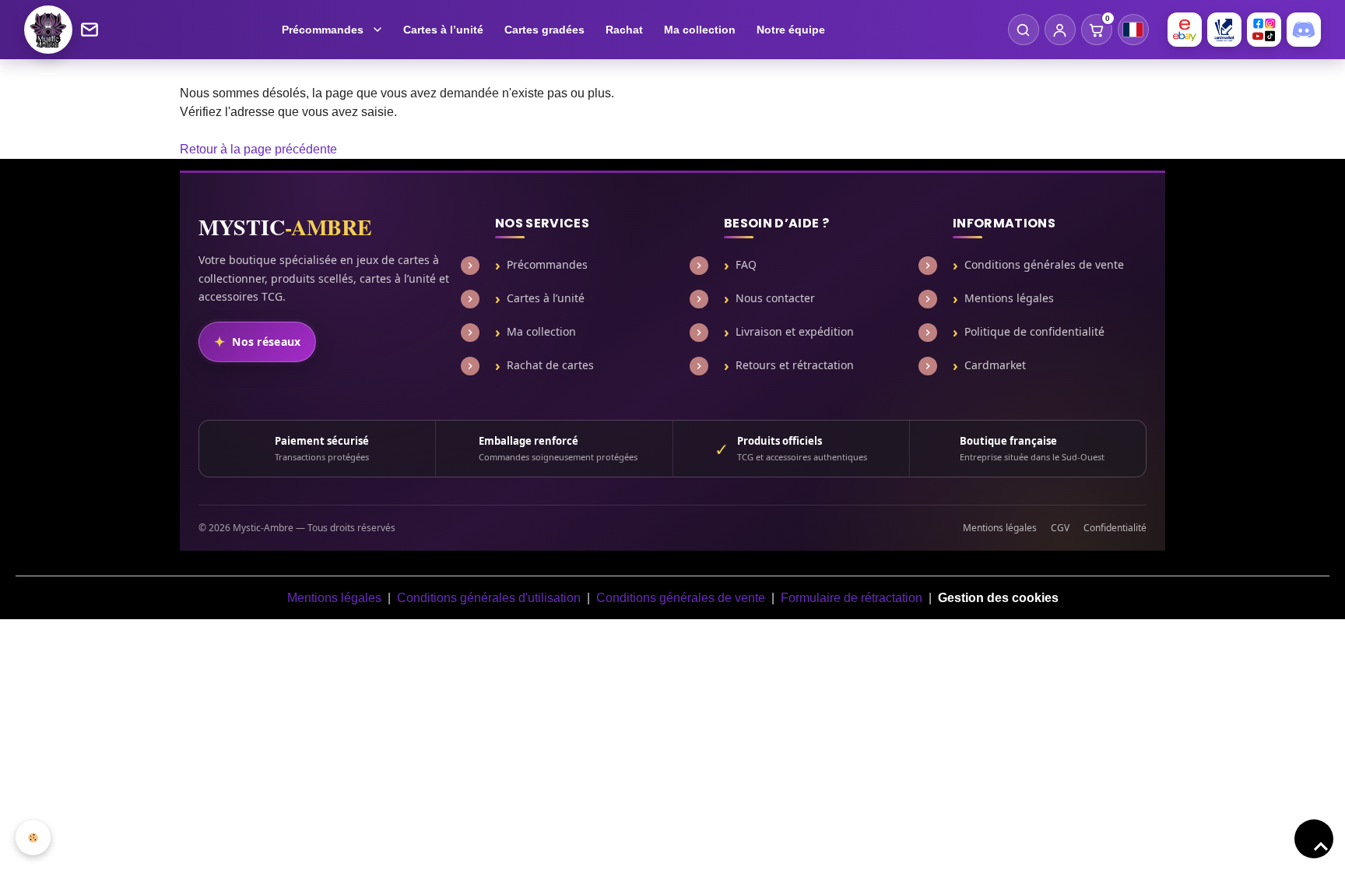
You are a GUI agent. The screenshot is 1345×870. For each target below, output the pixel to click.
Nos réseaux (266, 341)
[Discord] (1304, 29)
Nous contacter (775, 298)
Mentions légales (1009, 298)
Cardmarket (995, 365)
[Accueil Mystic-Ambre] (48, 29)
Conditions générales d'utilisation (489, 597)
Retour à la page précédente (258, 149)
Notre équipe (791, 29)
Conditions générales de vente (1044, 265)
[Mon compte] (1060, 29)
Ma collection (700, 29)
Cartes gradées (544, 29)
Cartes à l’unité (443, 29)
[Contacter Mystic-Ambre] (89, 29)
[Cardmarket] (1224, 29)
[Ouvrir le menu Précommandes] (379, 29)
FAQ (746, 265)
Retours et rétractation (795, 365)
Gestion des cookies (998, 597)
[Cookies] (33, 837)
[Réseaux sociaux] (1264, 29)
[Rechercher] (1023, 29)
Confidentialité (1115, 527)
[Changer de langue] (1133, 29)
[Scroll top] (1313, 838)
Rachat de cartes (550, 365)
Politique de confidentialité (1034, 332)
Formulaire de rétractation (851, 597)
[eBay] (1185, 29)
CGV (1060, 527)
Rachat (624, 29)
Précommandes (322, 29)
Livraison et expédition (795, 332)
